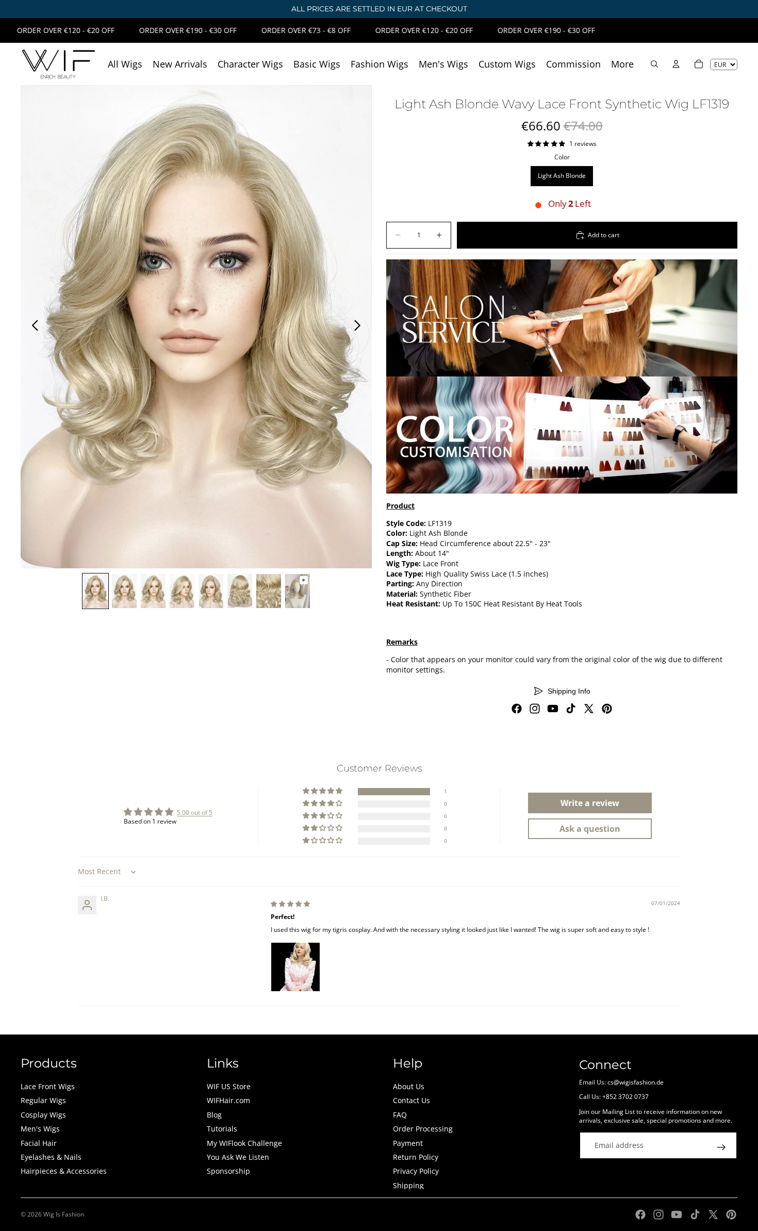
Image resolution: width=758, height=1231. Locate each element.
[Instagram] (535, 708)
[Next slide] (360, 327)
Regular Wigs (43, 1100)
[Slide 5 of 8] (211, 591)
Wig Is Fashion (63, 1214)
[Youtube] (553, 708)
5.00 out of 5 (194, 812)
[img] (290, 903)
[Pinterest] (607, 708)
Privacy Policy (416, 1171)
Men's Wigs (40, 1129)
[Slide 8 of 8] (297, 591)
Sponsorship (228, 1171)
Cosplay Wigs (43, 1115)
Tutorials (222, 1129)
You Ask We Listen (238, 1157)
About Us (408, 1086)
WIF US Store (229, 1086)
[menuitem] (622, 64)
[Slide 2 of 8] (124, 591)
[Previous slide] (32, 327)
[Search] (654, 64)
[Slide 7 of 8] (268, 591)
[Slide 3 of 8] (153, 591)
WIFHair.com (228, 1100)
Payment (408, 1143)
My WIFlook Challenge (244, 1143)
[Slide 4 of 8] (182, 591)
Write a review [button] (590, 803)
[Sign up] (721, 1147)
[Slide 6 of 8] (239, 591)
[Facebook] (516, 708)
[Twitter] (589, 708)
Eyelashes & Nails (51, 1157)
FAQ (400, 1115)
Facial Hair (39, 1143)
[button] (323, 791)
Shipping (408, 1185)
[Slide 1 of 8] (95, 591)
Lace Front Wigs (48, 1086)
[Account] (676, 64)
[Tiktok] (571, 708)
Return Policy (415, 1157)
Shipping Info (569, 691)
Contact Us (411, 1100)
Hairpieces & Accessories (64, 1171)
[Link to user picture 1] (295, 967)
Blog (214, 1115)
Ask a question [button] (589, 828)
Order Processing (423, 1129)
